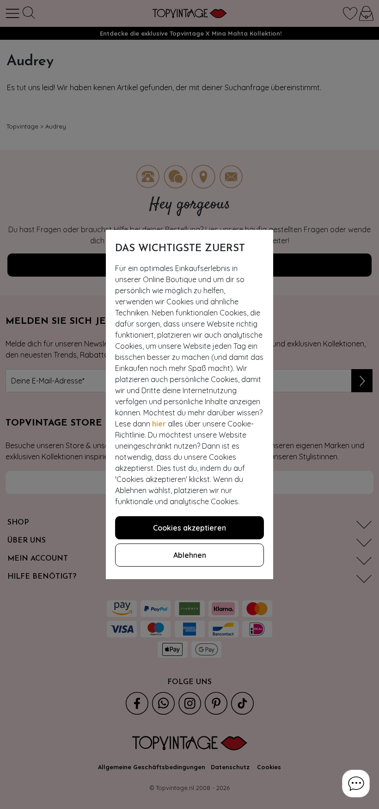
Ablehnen (189, 555)
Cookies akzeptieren (189, 527)
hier (159, 423)
